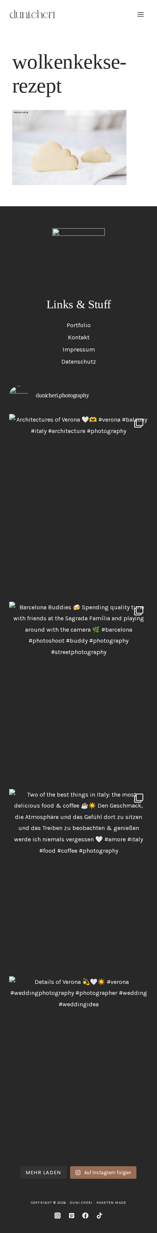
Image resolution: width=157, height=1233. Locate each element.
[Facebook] (85, 1215)
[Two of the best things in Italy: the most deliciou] (78, 881)
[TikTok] (99, 1215)
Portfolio (79, 325)
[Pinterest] (72, 1215)
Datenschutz (78, 361)
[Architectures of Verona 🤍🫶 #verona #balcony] (78, 506)
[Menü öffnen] (140, 14)
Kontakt (79, 337)
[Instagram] (57, 1215)
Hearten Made (111, 1203)
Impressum (78, 349)
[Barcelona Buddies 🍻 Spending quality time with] (78, 693)
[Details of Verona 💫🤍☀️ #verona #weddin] (78, 1068)
